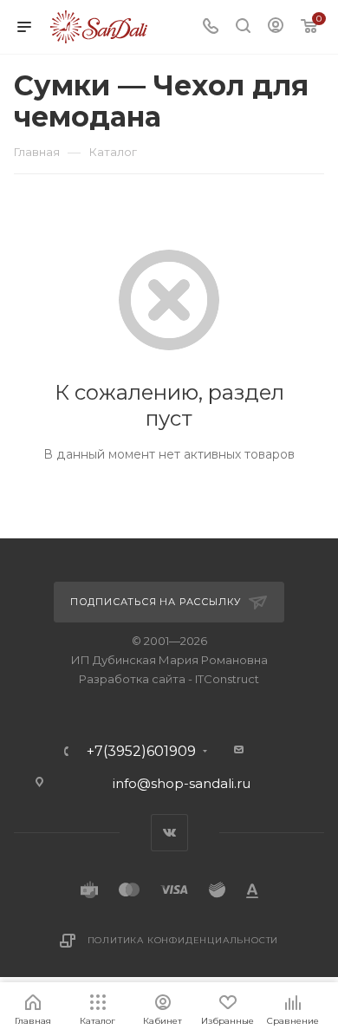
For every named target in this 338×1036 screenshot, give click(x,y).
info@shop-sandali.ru (181, 783)
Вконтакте (169, 832)
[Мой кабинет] (275, 27)
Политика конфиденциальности (183, 940)
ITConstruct (227, 679)
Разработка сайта (132, 679)
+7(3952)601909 (141, 752)
